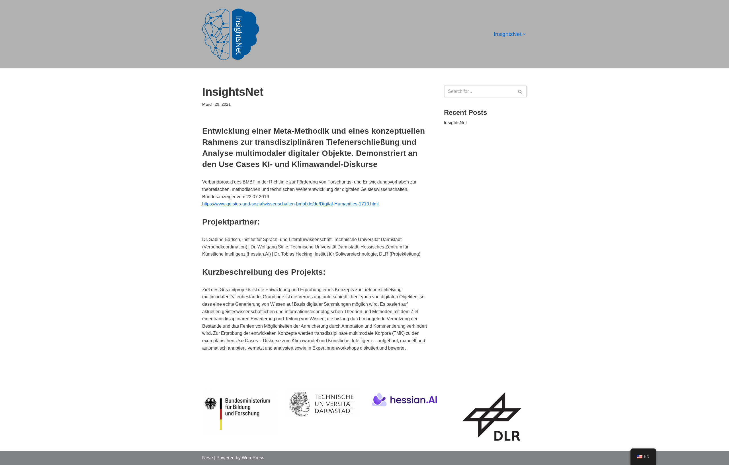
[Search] (520, 91)
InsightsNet (455, 122)
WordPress (253, 457)
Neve (207, 457)
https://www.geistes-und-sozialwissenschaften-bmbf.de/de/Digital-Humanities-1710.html (290, 203)
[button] (524, 34)
